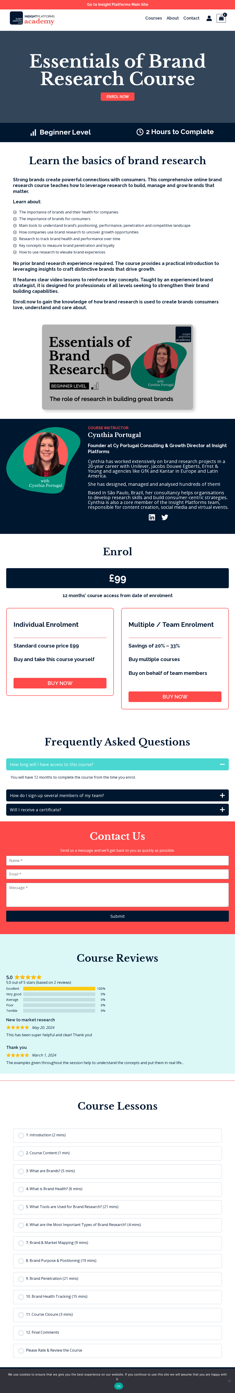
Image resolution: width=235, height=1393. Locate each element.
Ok (119, 1386)
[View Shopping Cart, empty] (221, 18)
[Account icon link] (209, 18)
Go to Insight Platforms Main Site (117, 4)
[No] (229, 1381)
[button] (117, 367)
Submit (117, 916)
